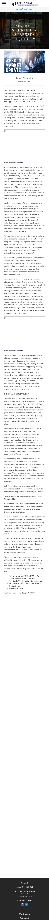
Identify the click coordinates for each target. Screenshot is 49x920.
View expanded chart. (13, 162)
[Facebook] (22, 904)
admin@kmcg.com (24, 900)
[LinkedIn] (26, 904)
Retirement (24, 918)
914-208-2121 (27, 887)
